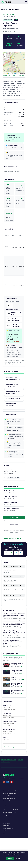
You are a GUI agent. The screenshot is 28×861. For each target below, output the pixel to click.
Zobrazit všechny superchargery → (14, 747)
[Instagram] (4, 782)
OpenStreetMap (16, 73)
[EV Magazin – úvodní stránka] (6, 2)
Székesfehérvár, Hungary (10, 721)
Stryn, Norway (7, 705)
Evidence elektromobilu (9, 796)
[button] (14, 63)
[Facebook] (7, 782)
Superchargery (10, 14)
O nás (4, 830)
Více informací (21, 854)
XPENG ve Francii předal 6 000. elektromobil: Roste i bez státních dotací (12, 642)
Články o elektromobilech (9, 791)
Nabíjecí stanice (7, 801)
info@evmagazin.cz (8, 828)
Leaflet (9, 73)
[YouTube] (11, 782)
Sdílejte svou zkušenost (9, 798)
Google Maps (6, 75)
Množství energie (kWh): (12, 301)
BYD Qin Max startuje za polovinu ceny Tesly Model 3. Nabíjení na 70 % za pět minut (14, 615)
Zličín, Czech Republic (10, 496)
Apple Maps (21, 75)
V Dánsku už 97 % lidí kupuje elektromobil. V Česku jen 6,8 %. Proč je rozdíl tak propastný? (14, 632)
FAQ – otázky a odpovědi (9, 793)
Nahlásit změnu (14, 517)
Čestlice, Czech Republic (11, 491)
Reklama (5, 833)
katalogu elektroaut (7, 659)
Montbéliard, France (9, 729)
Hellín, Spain (6, 737)
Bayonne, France (7, 713)
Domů (3, 9)
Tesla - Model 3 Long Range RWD (17, 684)
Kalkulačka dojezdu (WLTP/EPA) (11, 810)
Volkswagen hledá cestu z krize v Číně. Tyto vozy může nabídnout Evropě (14, 623)
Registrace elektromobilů (8, 759)
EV (8, 775)
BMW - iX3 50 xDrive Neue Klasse (16, 671)
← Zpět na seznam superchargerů (12, 538)
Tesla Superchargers (14, 9)
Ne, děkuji (18, 858)
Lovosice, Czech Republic (11, 502)
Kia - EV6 (13, 677)
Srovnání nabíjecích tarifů (9, 812)
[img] (14, 63)
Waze (14, 75)
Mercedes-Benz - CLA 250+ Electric (17, 664)
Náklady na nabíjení (8, 815)
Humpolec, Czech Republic (11, 508)
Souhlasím (9, 858)
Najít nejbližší (14, 524)
